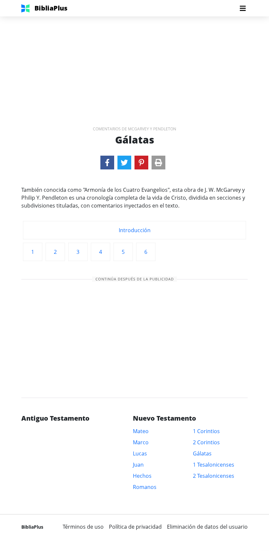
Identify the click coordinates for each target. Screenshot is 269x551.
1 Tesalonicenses (213, 464)
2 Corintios (206, 442)
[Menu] (243, 8)
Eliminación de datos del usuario (207, 526)
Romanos (144, 487)
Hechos (142, 475)
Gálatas (202, 453)
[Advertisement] (134, 62)
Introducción (135, 230)
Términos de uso (83, 526)
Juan (138, 464)
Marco (141, 442)
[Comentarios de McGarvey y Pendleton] (107, 162)
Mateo (141, 431)
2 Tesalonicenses (213, 475)
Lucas (140, 453)
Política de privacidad (135, 526)
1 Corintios (206, 431)
